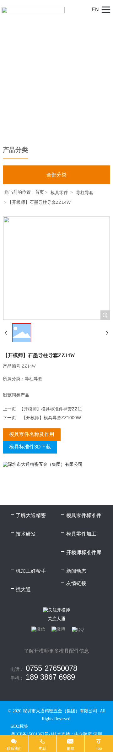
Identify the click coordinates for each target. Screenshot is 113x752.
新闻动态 (76, 571)
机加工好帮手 (31, 571)
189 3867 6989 (50, 677)
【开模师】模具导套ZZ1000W (51, 417)
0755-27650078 (51, 668)
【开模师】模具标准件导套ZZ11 (50, 408)
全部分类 (56, 174)
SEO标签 (19, 726)
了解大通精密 (31, 515)
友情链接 (76, 583)
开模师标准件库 (83, 552)
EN (95, 9)
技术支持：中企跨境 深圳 (77, 734)
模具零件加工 (81, 534)
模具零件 (59, 192)
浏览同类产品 (16, 395)
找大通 (23, 589)
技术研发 (26, 534)
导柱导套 (85, 192)
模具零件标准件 (83, 515)
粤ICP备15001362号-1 (31, 734)
